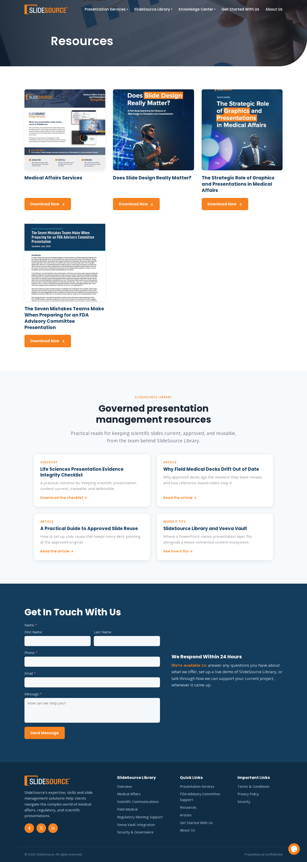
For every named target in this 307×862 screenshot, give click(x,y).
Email (30, 673)
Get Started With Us (240, 9)
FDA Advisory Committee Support (200, 796)
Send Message (44, 732)
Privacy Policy (248, 793)
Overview (124, 786)
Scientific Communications (138, 801)
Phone (30, 652)
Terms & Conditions (253, 786)
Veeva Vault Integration (136, 824)
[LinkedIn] (53, 828)
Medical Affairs (129, 793)
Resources (188, 807)
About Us (274, 9)
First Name (33, 632)
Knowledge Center (197, 9)
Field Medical (127, 809)
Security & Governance (135, 832)
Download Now (44, 204)
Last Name (102, 632)
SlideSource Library (153, 9)
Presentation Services (106, 9)
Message (33, 694)
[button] (294, 849)
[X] (41, 828)
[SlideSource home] (46, 9)
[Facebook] (29, 828)
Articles (186, 815)
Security (243, 801)
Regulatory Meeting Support (140, 816)
